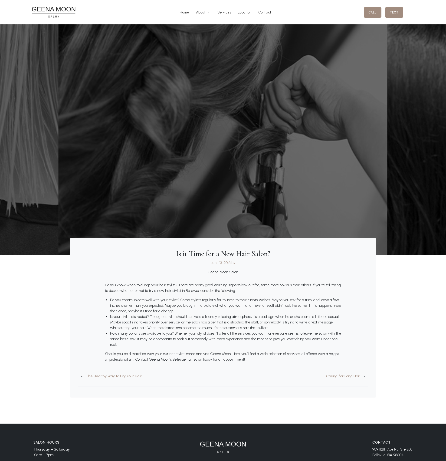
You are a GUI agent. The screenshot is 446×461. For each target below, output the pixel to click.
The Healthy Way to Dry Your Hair (114, 376)
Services (224, 12)
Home (184, 12)
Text (394, 12)
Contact (264, 12)
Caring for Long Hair (343, 376)
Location (244, 12)
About (201, 12)
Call (372, 12)
